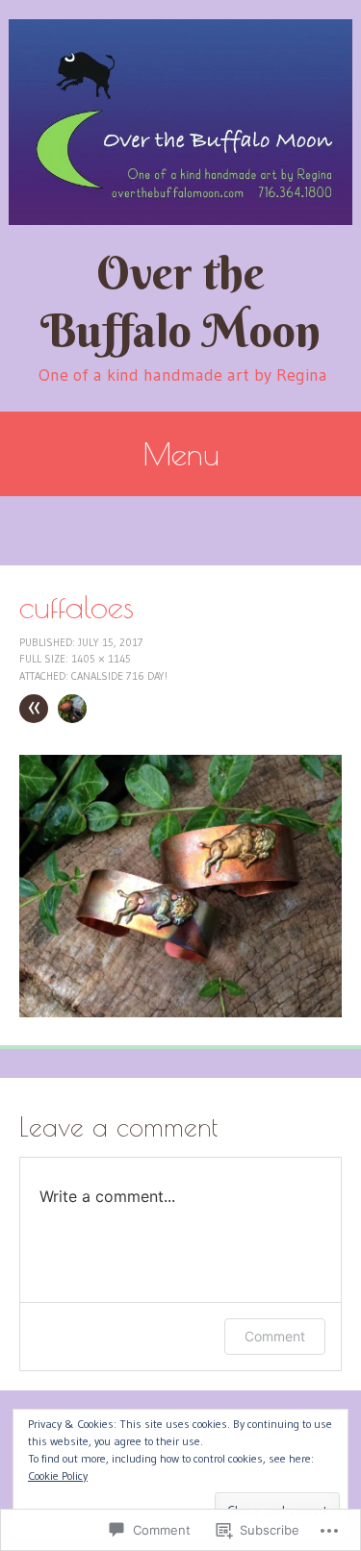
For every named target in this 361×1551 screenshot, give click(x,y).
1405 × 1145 (101, 658)
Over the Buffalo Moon (180, 302)
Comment (275, 1336)
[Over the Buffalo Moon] (180, 122)
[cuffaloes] (180, 1012)
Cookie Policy (58, 1475)
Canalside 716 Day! (119, 676)
